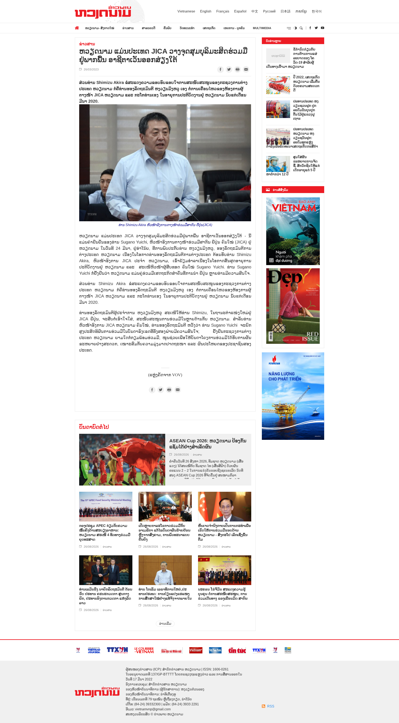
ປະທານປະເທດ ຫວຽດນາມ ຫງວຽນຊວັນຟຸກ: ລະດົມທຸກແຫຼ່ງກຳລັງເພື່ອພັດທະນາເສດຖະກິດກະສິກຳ (292, 137)
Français (222, 11)
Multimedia (262, 28)
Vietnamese (186, 11)
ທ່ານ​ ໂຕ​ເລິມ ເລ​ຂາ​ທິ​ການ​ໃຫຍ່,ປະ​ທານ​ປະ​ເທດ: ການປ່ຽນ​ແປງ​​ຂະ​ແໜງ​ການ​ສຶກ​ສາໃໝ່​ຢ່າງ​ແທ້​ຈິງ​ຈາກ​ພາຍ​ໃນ (165, 593)
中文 (254, 11)
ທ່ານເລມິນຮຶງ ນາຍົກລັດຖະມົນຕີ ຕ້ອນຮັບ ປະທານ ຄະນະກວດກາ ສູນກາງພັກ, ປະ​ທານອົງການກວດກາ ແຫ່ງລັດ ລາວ (105, 596)
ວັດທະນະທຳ (187, 28)
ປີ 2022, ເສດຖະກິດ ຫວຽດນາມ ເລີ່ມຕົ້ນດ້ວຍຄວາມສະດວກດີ (306, 83)
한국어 (317, 11)
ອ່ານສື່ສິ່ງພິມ (280, 190)
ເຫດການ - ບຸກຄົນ (234, 28)
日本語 (286, 11)
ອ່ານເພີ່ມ (165, 623)
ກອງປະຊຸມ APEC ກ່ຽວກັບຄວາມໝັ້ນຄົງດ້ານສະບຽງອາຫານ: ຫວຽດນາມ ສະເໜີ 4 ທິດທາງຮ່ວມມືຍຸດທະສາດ (104, 532)
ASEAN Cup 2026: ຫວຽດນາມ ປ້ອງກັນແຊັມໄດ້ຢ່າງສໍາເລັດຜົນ (207, 443)
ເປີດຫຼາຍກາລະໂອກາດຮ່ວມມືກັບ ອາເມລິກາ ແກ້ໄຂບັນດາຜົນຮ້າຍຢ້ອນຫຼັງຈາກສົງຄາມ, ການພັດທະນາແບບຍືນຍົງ (164, 532)
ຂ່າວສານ (128, 28)
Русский (269, 11)
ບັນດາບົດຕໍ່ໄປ (94, 427)
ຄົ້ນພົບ (167, 28)
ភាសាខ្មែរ (301, 11)
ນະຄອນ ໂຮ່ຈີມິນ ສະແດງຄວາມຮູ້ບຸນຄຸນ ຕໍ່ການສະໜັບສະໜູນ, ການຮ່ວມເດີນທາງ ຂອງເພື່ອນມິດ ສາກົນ (223, 593)
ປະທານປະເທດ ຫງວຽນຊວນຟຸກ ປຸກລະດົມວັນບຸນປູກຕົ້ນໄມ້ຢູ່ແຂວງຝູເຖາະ (306, 110)
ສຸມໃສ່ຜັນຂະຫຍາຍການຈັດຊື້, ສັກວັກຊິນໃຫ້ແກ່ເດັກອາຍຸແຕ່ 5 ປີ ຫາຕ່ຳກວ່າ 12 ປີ (293, 165)
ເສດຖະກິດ (209, 28)
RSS (270, 706)
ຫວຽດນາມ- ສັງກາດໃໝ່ (99, 28)
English (205, 11)
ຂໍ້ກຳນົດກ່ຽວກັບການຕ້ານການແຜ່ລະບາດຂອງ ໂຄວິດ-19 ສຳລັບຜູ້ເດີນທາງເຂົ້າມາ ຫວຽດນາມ (291, 58)
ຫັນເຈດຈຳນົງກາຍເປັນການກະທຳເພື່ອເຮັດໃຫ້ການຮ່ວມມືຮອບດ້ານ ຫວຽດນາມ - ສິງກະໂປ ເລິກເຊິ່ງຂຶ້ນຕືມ (224, 532)
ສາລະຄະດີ (148, 28)
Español (240, 11)
